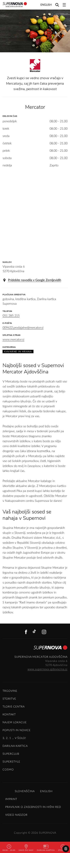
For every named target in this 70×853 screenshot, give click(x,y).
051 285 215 (11, 315)
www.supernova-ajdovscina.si (47, 669)
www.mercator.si (13, 339)
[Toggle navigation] (64, 5)
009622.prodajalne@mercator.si (23, 327)
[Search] (57, 5)
